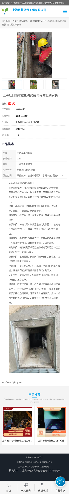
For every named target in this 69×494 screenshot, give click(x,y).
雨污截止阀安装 (37, 21)
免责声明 (35, 470)
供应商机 (23, 21)
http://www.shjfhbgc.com (12, 382)
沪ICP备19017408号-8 (43, 462)
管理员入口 (45, 470)
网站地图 (55, 470)
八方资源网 (25, 470)
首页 (14, 21)
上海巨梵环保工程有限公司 (28, 467)
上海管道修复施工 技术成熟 (47, 441)
